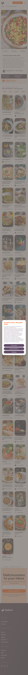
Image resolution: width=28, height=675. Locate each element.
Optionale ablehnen (14, 348)
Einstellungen (14, 345)
